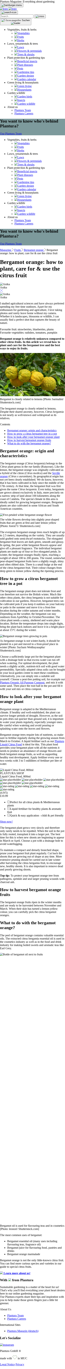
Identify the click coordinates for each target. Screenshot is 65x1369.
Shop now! (6, 821)
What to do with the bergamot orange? (29, 443)
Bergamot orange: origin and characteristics (32, 430)
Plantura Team (22, 110)
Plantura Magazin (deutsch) (22, 1330)
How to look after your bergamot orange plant (33, 436)
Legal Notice (7, 1364)
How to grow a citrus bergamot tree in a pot (32, 433)
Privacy (20, 1364)
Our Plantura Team (11, 133)
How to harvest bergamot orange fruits (29, 440)
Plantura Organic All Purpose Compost (22, 682)
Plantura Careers (23, 113)
